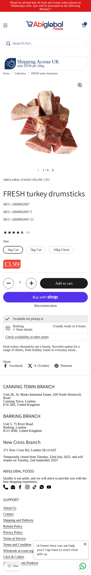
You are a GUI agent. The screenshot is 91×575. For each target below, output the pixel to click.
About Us (9, 508)
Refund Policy (12, 526)
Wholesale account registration (23, 550)
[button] (83, 25)
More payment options (45, 305)
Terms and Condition (17, 544)
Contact (8, 514)
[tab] (22, 329)
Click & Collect (13, 557)
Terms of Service (14, 538)
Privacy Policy (13, 532)
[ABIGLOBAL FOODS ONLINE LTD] (45, 25)
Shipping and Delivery (18, 520)
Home (6, 73)
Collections (20, 73)
